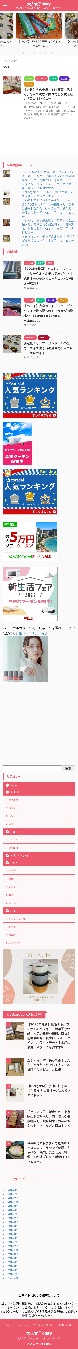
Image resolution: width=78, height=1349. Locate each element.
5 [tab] (38, 53)
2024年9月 (10, 1206)
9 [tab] (52, 53)
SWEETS (13, 847)
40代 (60, 103)
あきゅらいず (19, 855)
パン (10, 815)
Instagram (23, 1325)
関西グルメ (66, 114)
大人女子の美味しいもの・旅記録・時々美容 (39, 1338)
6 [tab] (42, 53)
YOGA (11, 934)
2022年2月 (10, 1270)
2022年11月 (10, 1250)
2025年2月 (10, 1190)
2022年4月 (10, 1262)
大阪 (64, 110)
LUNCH (12, 839)
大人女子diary (39, 4)
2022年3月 (10, 1266)
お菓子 (12, 824)
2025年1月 (10, 1194)
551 (25, 106)
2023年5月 (10, 1230)
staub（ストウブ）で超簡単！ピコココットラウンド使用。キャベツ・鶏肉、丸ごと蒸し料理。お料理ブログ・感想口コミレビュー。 (48, 1152)
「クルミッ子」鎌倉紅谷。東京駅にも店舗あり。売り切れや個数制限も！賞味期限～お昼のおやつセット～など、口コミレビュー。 (48, 1121)
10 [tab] (56, 53)
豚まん (43, 114)
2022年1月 (10, 1274)
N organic (14, 942)
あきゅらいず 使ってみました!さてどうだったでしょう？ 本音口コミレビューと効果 (48, 240)
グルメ (12, 886)
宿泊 (10, 894)
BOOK (12, 926)
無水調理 (13, 799)
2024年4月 (10, 1210)
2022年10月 (11, 1254)
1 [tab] (23, 53)
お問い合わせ (65, 1325)
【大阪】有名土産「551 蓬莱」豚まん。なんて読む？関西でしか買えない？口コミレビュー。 (48, 94)
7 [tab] (45, 53)
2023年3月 (10, 1234)
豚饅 (50, 114)
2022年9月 (10, 1258)
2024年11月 (10, 1202)
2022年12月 (11, 1246)
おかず (12, 807)
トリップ (66, 106)
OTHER (15, 911)
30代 (53, 103)
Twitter (9, 1325)
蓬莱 (36, 114)
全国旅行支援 (53, 110)
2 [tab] (27, 53)
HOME (14, 785)
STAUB (15, 792)
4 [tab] (34, 53)
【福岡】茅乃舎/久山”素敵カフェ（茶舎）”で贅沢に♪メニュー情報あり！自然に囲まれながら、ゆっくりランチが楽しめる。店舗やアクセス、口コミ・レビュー (48, 208)
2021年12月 (10, 1278)
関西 (56, 114)
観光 (10, 878)
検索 (68, 768)
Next (74, 32)
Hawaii (12, 870)
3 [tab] (31, 53)
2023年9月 (10, 1226)
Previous (3, 32)
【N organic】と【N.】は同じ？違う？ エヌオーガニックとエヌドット (49, 1090)
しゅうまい (55, 106)
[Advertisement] (39, 724)
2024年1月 (10, 1214)
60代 (31, 106)
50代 (67, 103)
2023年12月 (11, 1218)
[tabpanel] (39, 31)
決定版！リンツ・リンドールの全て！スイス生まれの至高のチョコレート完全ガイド (48, 348)
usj (37, 106)
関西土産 (28, 118)
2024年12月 (11, 1198)
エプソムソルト (17, 918)
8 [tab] (49, 53)
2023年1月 (10, 1242)
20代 (47, 103)
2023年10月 (11, 1222)
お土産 (43, 106)
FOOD (14, 832)
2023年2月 (10, 1238)
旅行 (29, 114)
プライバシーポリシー (43, 1325)
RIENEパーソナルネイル (30, 633)
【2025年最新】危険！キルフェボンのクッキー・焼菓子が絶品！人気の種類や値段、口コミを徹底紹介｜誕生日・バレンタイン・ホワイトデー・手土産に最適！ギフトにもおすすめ (48, 180)
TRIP (13, 863)
